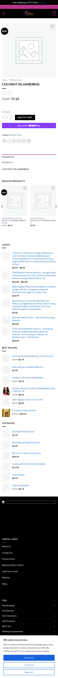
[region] (29, 656)
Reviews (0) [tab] (7, 162)
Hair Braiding (8, 605)
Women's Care (16, 80)
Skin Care (6, 626)
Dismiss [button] (42, 2)
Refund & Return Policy (13, 565)
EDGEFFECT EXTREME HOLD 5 (43, 221)
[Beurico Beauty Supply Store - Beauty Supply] (29, 13)
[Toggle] (54, 600)
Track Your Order (10, 571)
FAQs (4, 584)
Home (4, 80)
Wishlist (6, 577)
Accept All (29, 658)
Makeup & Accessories (12, 631)
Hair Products (8, 621)
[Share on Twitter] (14, 141)
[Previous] (2, 211)
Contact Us (7, 552)
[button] (3, 13)
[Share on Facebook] (9, 141)
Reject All (29, 672)
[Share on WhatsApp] (4, 141)
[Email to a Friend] (19, 141)
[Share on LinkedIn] (29, 141)
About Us (6, 546)
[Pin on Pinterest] (24, 141)
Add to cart (25, 117)
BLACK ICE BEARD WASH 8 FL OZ (14, 221)
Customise (29, 665)
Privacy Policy (8, 559)
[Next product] (4, 93)
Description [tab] (8, 157)
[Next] (55, 211)
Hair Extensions (9, 615)
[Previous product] (10, 93)
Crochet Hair (8, 610)
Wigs (4, 600)
